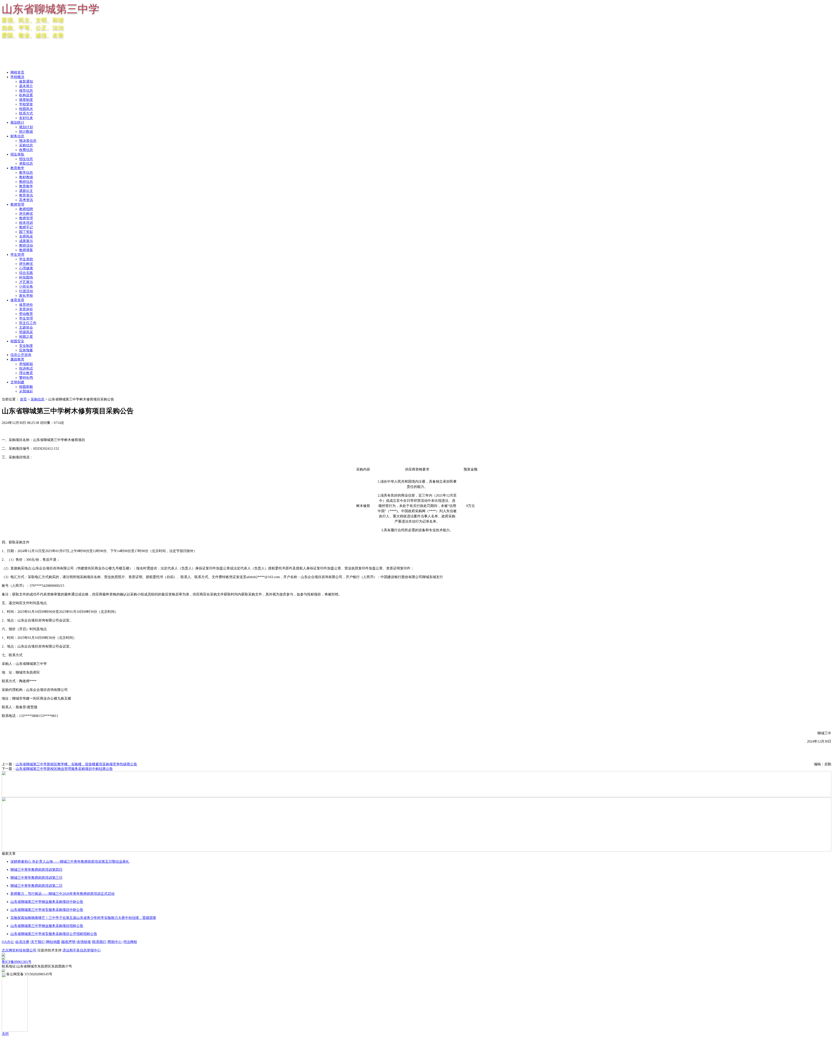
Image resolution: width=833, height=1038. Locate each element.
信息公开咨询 (20, 355)
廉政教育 (17, 359)
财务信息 (17, 136)
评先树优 (26, 213)
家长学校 (26, 295)
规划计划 (26, 127)
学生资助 (26, 259)
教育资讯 (26, 195)
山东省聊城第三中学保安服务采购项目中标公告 (46, 910)
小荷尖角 (26, 286)
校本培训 (26, 223)
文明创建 (17, 382)
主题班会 (26, 327)
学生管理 (17, 254)
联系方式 (26, 113)
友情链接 (84, 942)
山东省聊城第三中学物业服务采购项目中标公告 (46, 902)
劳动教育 (26, 314)
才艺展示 (26, 282)
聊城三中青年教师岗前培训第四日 (36, 869)
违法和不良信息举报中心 (81, 950)
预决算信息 (27, 141)
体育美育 (17, 300)
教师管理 (17, 204)
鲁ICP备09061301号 (16, 962)
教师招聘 (26, 209)
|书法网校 (130, 942)
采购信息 (26, 145)
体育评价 (26, 305)
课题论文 (26, 191)
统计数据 (26, 131)
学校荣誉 (26, 104)
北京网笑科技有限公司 (19, 950)
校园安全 (17, 341)
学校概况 (17, 77)
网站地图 (53, 942)
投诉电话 (26, 368)
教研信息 (26, 182)
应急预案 (26, 350)
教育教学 (17, 168)
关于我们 (38, 942)
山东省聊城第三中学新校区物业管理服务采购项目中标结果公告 (64, 769)
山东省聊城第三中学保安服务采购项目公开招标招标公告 (53, 934)
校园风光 (26, 109)
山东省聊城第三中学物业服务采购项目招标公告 (46, 926)
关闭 (5, 1034)
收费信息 (26, 150)
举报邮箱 (26, 364)
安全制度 (26, 346)
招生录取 (17, 154)
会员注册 (22, 942)
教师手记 (26, 227)
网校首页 (17, 72)
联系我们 (99, 942)
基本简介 (26, 86)
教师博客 (26, 250)
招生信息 (26, 159)
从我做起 (26, 391)
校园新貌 (26, 387)
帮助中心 (115, 942)
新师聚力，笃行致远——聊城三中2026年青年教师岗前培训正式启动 (62, 893)
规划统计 (17, 122)
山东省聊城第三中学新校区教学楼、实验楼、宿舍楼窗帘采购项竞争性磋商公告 (76, 764)
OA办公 (8, 942)
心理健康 (26, 268)
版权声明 (68, 942)
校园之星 (26, 336)
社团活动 (26, 291)
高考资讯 (26, 200)
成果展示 (26, 241)
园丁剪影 (26, 232)
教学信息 (26, 172)
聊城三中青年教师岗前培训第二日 (36, 885)
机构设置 (26, 95)
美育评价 (26, 309)
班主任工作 (27, 323)
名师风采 (26, 236)
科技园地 (26, 277)
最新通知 (26, 81)
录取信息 (26, 163)
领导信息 (26, 90)
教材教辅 (26, 177)
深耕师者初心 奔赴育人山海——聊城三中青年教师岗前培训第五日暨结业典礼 (69, 861)
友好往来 (26, 118)
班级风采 (26, 332)
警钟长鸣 (26, 377)
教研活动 (26, 245)
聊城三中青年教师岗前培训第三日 (36, 877)
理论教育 (26, 373)
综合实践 (26, 273)
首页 (23, 399)
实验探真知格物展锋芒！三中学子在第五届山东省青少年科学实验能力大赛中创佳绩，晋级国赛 (83, 918)
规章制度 (26, 100)
